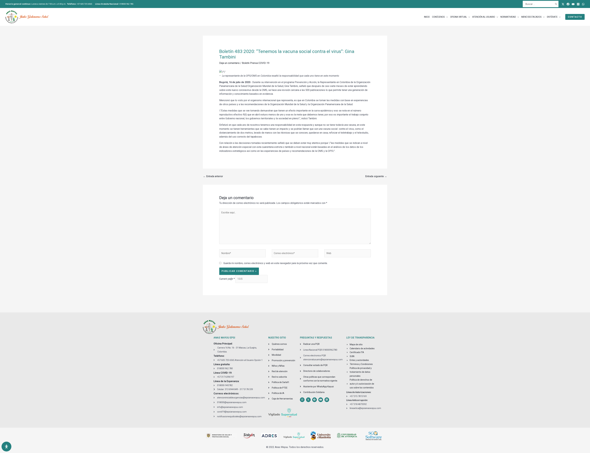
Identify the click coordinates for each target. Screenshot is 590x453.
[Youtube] (573, 4)
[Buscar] (556, 4)
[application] (446, 16)
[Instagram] (578, 4)
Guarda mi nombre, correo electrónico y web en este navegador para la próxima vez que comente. (275, 263)
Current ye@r (227, 278)
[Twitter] (563, 4)
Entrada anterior (213, 176)
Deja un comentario (229, 63)
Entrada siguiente (376, 176)
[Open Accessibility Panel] (6, 446)
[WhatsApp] (583, 4)
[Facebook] (568, 4)
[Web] (347, 253)
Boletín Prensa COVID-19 (255, 63)
